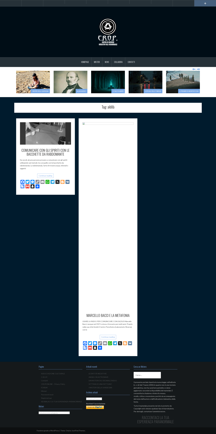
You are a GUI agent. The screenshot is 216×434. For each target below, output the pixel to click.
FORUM (44, 387)
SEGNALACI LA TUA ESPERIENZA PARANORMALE (61, 401)
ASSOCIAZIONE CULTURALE (53, 373)
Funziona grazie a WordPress (48, 431)
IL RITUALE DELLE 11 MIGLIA (153, 91)
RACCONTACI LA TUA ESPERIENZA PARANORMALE (155, 419)
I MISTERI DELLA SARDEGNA (40, 91)
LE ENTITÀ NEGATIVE (98, 373)
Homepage (85, 62)
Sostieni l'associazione (95, 403)
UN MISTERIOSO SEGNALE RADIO (103, 381)
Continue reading (45, 176)
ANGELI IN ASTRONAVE (98, 377)
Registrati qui (46, 398)
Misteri (97, 62)
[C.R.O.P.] (108, 32)
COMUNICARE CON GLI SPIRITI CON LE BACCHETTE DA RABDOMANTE (45, 152)
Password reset (47, 395)
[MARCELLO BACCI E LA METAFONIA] (108, 216)
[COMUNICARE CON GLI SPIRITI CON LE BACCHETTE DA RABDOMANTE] (45, 133)
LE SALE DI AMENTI (118, 91)
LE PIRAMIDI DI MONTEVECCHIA (189, 91)
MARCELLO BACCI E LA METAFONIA (108, 315)
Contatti (131, 62)
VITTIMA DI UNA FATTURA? (100, 384)
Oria (67, 431)
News (107, 62)
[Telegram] (75, 2)
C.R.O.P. (44, 377)
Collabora (118, 62)
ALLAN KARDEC (81, 91)
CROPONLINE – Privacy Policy (53, 384)
